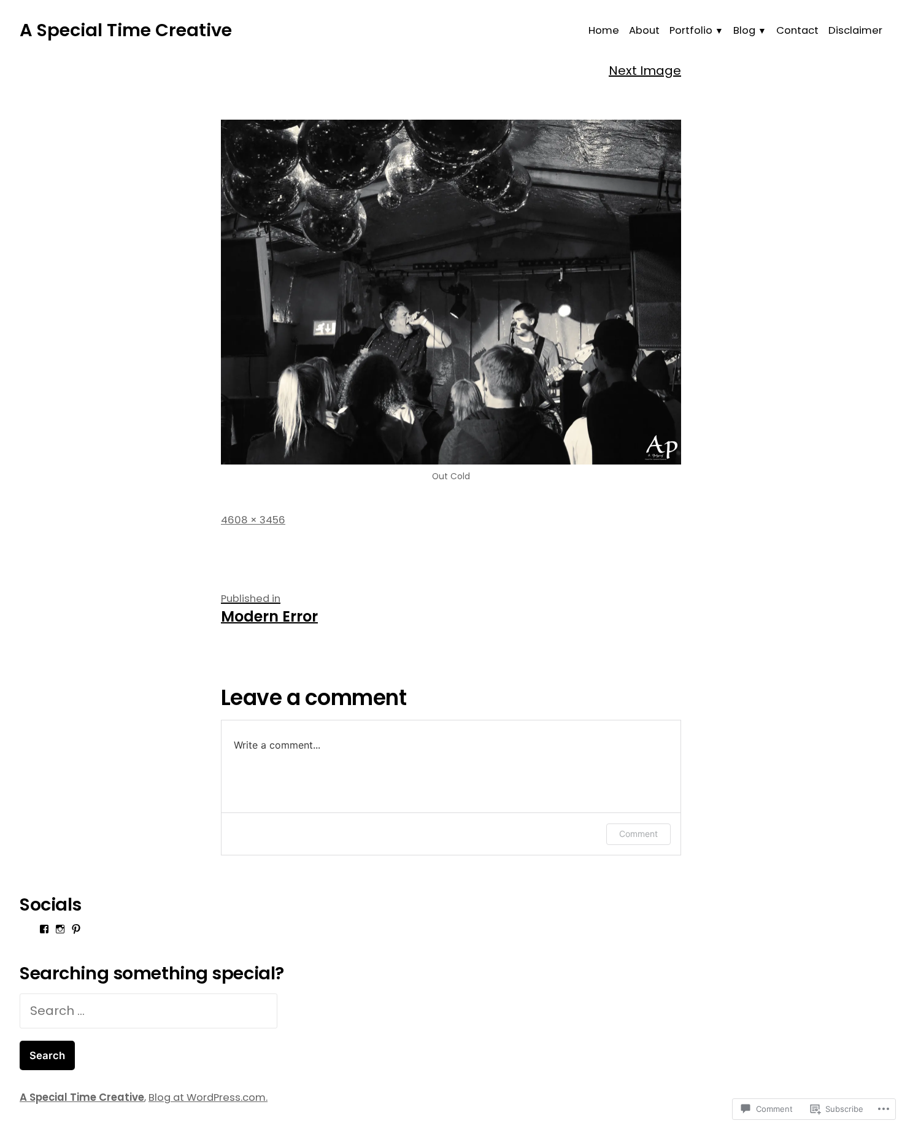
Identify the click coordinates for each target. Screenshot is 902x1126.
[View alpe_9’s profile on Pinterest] (76, 929)
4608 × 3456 (253, 520)
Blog (744, 30)
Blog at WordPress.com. (208, 1097)
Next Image (645, 70)
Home (603, 30)
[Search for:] (148, 1010)
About (644, 30)
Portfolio (690, 30)
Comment (638, 833)
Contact (797, 30)
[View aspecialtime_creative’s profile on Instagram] (60, 929)
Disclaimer (855, 30)
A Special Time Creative (126, 30)
